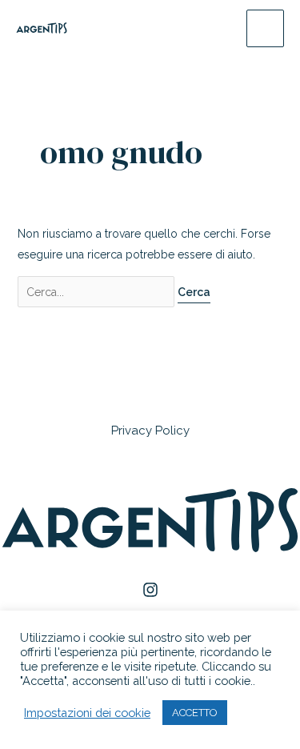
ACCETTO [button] (195, 713)
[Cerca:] (98, 292)
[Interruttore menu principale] (265, 28)
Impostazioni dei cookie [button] (87, 712)
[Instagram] (150, 590)
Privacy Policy (150, 430)
